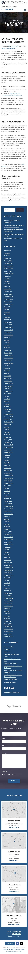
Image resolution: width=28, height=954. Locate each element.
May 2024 (7, 315)
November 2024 (8, 299)
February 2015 (8, 593)
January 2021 (8, 412)
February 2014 (8, 624)
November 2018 (8, 478)
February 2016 (8, 562)
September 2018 (8, 483)
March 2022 (7, 376)
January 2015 (8, 596)
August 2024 (7, 307)
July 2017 (6, 519)
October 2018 (8, 481)
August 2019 (7, 455)
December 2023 (8, 327)
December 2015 (8, 568)
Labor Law (7, 652)
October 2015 (8, 573)
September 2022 (8, 363)
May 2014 (7, 616)
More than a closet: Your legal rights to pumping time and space (14, 226)
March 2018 (7, 499)
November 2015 (8, 570)
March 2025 (7, 289)
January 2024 (8, 325)
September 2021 (8, 391)
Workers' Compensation (10, 680)
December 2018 (8, 476)
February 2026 (8, 261)
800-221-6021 (16, 934)
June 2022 (7, 368)
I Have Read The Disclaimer (9, 774)
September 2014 (8, 606)
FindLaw (20, 951)
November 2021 (8, 386)
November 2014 (8, 601)
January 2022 (8, 381)
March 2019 (7, 468)
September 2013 (8, 637)
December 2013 (8, 629)
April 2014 (7, 619)
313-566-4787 (7, 9)
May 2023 (7, 345)
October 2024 (8, 302)
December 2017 (8, 506)
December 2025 (8, 266)
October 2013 (8, 634)
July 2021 (6, 396)
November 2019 (8, 447)
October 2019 (8, 450)
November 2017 (8, 509)
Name (3, 731)
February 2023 (8, 353)
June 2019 (7, 460)
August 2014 (7, 608)
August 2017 (7, 517)
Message (4, 753)
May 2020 (7, 432)
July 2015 (6, 580)
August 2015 (7, 578)
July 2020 (6, 427)
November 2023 (8, 330)
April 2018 (7, 496)
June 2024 (7, 312)
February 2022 (8, 378)
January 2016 (8, 565)
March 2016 (7, 560)
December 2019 (8, 445)
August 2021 (7, 394)
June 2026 (7, 253)
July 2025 (6, 279)
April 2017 (7, 527)
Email (3, 745)
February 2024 (8, 322)
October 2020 (8, 419)
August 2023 (7, 338)
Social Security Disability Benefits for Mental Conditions (13, 676)
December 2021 (8, 384)
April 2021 (7, 404)
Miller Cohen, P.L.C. (13, 46)
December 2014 (8, 598)
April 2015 (7, 588)
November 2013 (8, 632)
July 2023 (6, 340)
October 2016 (8, 542)
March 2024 (7, 320)
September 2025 (8, 274)
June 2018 (7, 491)
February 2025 (8, 292)
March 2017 (7, 529)
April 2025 (7, 286)
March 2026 (7, 258)
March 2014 (7, 621)
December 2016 (8, 537)
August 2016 (7, 547)
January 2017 (8, 534)
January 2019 (8, 473)
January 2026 (8, 263)
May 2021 (7, 401)
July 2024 (6, 309)
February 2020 (8, 440)
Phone (3, 738)
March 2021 (7, 407)
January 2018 (8, 504)
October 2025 (8, 271)
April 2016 (7, 557)
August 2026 (7, 251)
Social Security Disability (8, 48)
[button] (25, 10)
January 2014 (8, 626)
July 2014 (6, 611)
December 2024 (8, 297)
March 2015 (7, 591)
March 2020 (7, 437)
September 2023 (8, 335)
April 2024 (7, 317)
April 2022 (7, 373)
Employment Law (9, 647)
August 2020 (7, 424)
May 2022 (7, 371)
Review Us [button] (10, 943)
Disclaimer (4, 771)
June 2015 (7, 583)
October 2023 (8, 332)
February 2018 (8, 501)
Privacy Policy (17, 949)
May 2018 (7, 494)
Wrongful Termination (10, 682)
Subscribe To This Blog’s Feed (12, 692)
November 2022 (8, 358)
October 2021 (8, 389)
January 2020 (8, 442)
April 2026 (7, 256)
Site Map (11, 949)
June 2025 (7, 281)
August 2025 (7, 276)
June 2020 (7, 430)
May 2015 (7, 585)
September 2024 (8, 304)
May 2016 (7, 555)
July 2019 (6, 458)
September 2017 (8, 514)
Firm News (7, 649)
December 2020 (8, 414)
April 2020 (7, 435)
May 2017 (7, 524)
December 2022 (8, 355)
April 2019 (7, 465)
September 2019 (8, 453)
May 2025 (7, 284)
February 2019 (8, 470)
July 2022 (6, 366)
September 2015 (8, 575)
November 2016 (8, 540)
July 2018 (6, 488)
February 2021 (8, 409)
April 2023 (7, 348)
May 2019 (7, 463)
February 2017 (8, 532)
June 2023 (7, 343)
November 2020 (8, 417)
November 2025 (8, 269)
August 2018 (7, 486)
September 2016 (8, 545)
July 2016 (6, 550)
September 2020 (8, 422)
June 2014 (7, 614)
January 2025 (8, 294)
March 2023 (7, 350)
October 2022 (8, 361)
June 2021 (7, 399)
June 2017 (7, 522)
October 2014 (8, 603)
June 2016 (7, 552)
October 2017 (8, 511)
